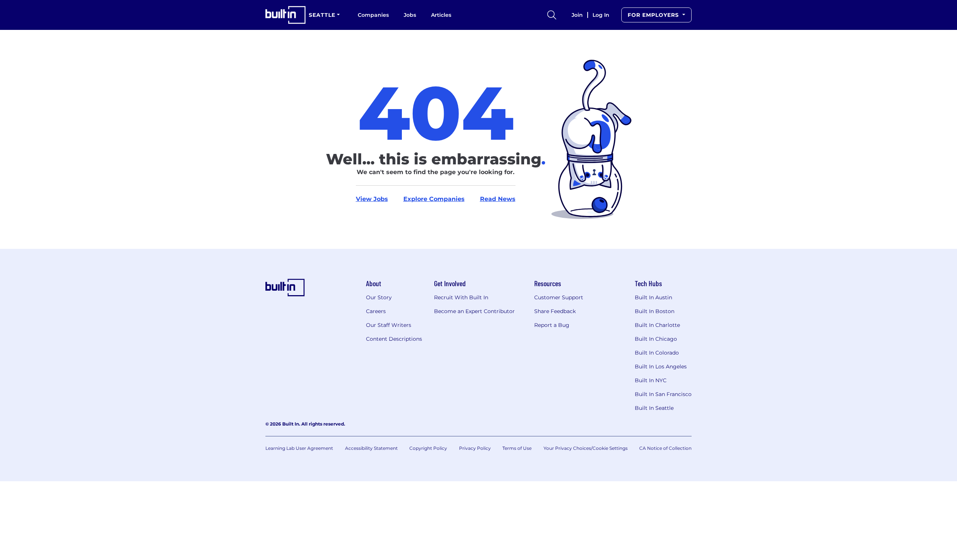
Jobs (410, 15)
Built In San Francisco (663, 394)
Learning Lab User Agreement (299, 448)
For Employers (654, 15)
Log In (601, 15)
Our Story (379, 297)
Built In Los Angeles (661, 366)
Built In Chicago (656, 339)
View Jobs (372, 198)
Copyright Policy (428, 448)
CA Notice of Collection (665, 448)
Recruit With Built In (461, 297)
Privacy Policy (475, 448)
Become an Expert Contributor (474, 311)
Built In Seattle (654, 408)
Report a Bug (551, 325)
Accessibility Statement (371, 448)
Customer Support (558, 297)
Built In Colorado (657, 352)
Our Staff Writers (388, 325)
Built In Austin (653, 297)
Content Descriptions (394, 339)
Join (577, 15)
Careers (376, 311)
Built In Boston (654, 311)
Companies (373, 15)
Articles (441, 15)
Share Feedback (555, 311)
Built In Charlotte (657, 325)
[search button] (552, 15)
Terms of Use (517, 448)
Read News (498, 198)
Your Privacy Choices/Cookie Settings (586, 448)
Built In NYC (651, 380)
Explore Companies (434, 198)
